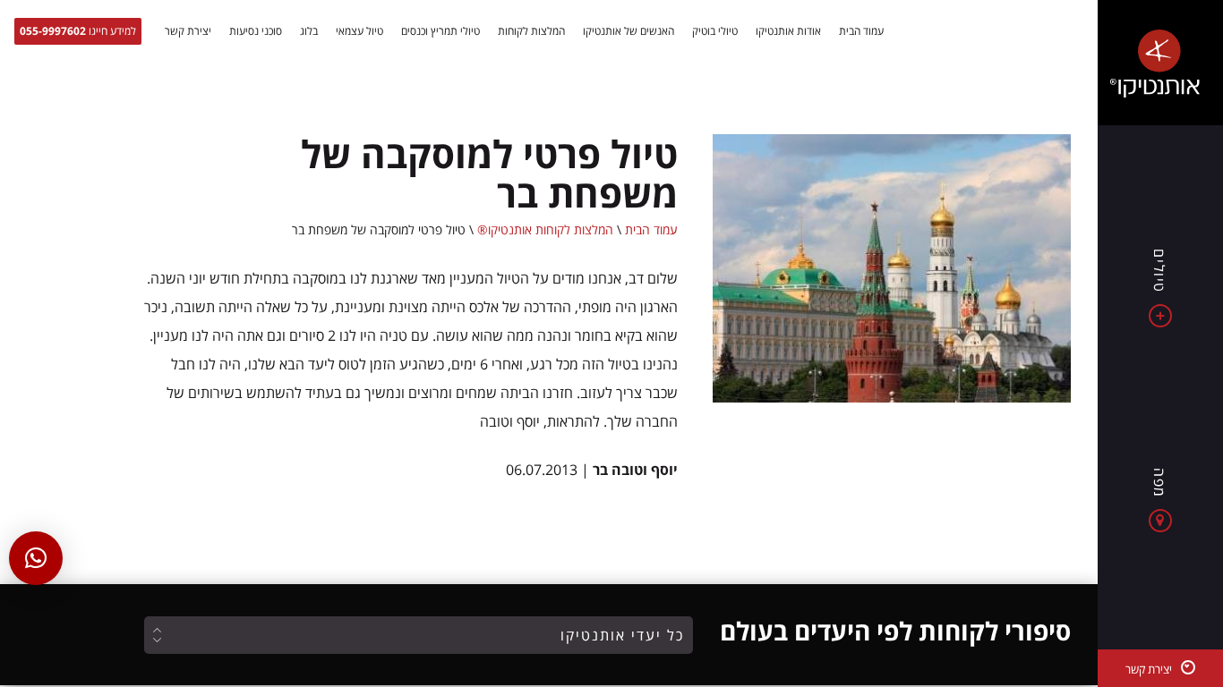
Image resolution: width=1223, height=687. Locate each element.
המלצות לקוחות (531, 31)
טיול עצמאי (359, 31)
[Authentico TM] (1160, 62)
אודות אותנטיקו (788, 31)
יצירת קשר (188, 31)
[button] (36, 558)
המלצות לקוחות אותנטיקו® (545, 229)
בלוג (309, 31)
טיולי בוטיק (715, 31)
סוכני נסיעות (255, 31)
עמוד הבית (861, 31)
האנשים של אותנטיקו (628, 31)
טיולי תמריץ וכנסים (440, 31)
